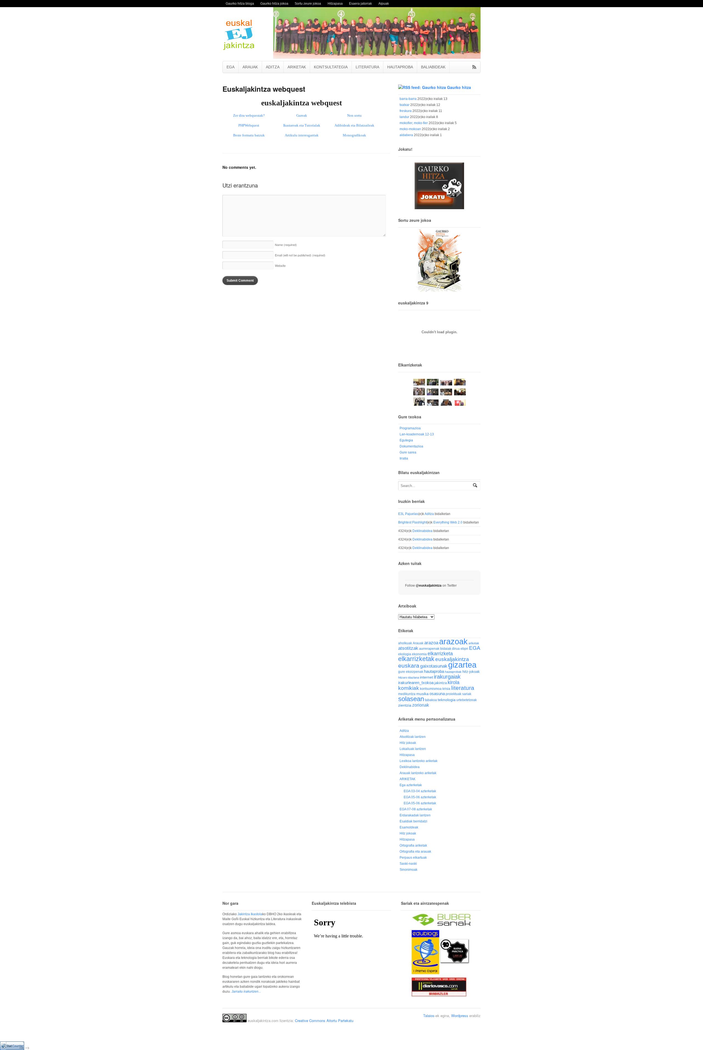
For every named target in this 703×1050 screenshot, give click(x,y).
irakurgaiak (447, 677)
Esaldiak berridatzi (413, 821)
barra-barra (408, 99)
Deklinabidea (422, 531)
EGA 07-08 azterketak (416, 809)
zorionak (420, 704)
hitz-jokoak (471, 672)
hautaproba (434, 671)
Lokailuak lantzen (413, 749)
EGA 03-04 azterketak (420, 791)
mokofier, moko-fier (414, 123)
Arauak (418, 643)
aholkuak (405, 643)
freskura (406, 111)
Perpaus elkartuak (413, 857)
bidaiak (445, 649)
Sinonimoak (408, 870)
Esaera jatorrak (360, 3)
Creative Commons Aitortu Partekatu (324, 1020)
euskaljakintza (452, 659)
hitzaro (402, 677)
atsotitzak (408, 648)
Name (286, 244)
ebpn (464, 649)
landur (404, 117)
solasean (411, 698)
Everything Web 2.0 (447, 522)
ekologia (404, 654)
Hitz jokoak (408, 743)
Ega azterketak (411, 785)
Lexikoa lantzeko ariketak (418, 761)
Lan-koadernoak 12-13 (417, 434)
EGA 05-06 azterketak (420, 797)
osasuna (437, 693)
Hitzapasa (335, 3)
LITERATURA (367, 67)
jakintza (440, 683)
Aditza (429, 514)
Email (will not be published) (300, 255)
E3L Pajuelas (408, 514)
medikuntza (406, 694)
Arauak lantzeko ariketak (418, 773)
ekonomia (419, 654)
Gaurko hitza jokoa (274, 3)
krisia (446, 689)
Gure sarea (408, 452)
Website (280, 265)
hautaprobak (453, 671)
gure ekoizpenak (410, 671)
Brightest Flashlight (412, 522)
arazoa (431, 642)
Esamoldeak (409, 827)
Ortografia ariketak (413, 845)
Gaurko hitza (459, 87)
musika (422, 693)
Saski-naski (408, 864)
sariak (466, 694)
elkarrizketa (440, 653)
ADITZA (273, 67)
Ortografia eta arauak (415, 851)
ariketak (473, 643)
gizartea (462, 664)
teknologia (447, 700)
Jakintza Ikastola (250, 914)
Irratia (404, 458)
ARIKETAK (297, 67)
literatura (462, 688)
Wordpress (459, 1015)
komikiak (408, 688)
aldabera (406, 135)
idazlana (413, 677)
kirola (453, 682)
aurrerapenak (429, 648)
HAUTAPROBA (400, 67)
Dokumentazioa (411, 446)
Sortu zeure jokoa (308, 3)
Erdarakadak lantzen (415, 815)
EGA (231, 67)
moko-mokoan (410, 129)
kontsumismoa (431, 688)
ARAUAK (250, 67)
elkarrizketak (416, 659)
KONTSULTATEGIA (331, 67)
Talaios (428, 1015)
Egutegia (406, 440)
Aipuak (383, 3)
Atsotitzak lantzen (413, 737)
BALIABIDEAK (433, 67)
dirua (456, 648)
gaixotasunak (433, 666)
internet (426, 677)
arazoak (453, 641)
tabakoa (431, 700)
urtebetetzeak (466, 700)
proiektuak (453, 694)
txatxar (404, 105)
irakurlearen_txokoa (416, 682)
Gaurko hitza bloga (240, 3)
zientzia (404, 705)
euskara (408, 665)
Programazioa (410, 428)
